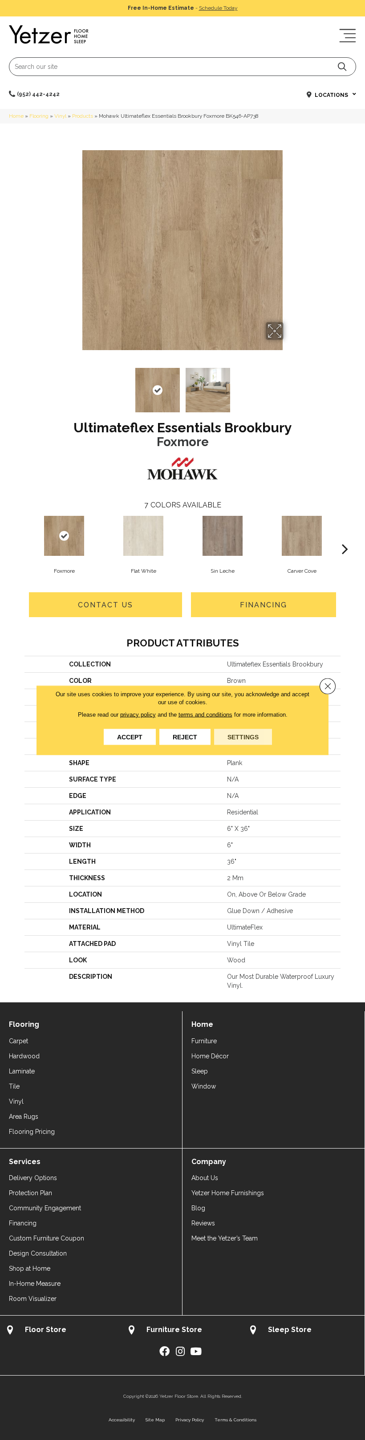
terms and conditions (205, 714)
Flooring (39, 116)
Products (82, 116)
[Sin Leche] (222, 536)
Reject (185, 736)
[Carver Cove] (301, 536)
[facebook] (164, 1351)
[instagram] (180, 1351)
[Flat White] (143, 536)
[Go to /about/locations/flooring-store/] (60, 1330)
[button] (342, 66)
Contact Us (105, 605)
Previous (75, 385)
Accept (129, 736)
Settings (243, 736)
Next (289, 385)
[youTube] (196, 1351)
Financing (263, 605)
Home (16, 116)
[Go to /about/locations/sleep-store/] (303, 1330)
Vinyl (60, 116)
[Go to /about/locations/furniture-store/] (182, 1330)
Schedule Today (218, 8)
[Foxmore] (64, 536)
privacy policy (138, 714)
